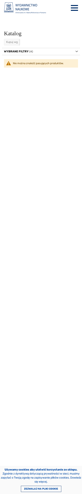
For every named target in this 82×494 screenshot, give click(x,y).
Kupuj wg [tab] (12, 42)
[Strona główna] (25, 7)
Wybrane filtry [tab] (16, 51)
